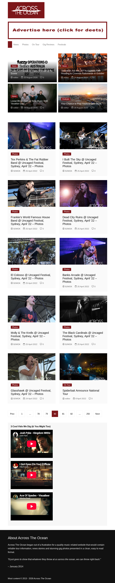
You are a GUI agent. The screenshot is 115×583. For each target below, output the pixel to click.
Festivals (62, 44)
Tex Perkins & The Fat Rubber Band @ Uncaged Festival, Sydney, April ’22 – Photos (29, 163)
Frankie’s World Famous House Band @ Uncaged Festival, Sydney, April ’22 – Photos (30, 220)
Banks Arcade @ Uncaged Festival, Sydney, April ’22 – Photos (80, 278)
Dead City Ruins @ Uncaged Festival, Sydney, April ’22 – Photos (80, 220)
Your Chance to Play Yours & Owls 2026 (81, 103)
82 (71, 414)
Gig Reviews (48, 44)
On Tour (35, 44)
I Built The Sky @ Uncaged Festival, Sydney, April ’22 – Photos (80, 163)
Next (97, 414)
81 (63, 414)
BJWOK (16, 171)
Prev (12, 414)
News (16, 44)
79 (47, 414)
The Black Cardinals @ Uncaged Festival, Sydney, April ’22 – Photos (83, 336)
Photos (25, 44)
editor (15, 77)
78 (38, 414)
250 (88, 414)
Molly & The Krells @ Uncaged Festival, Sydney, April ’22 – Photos (30, 336)
